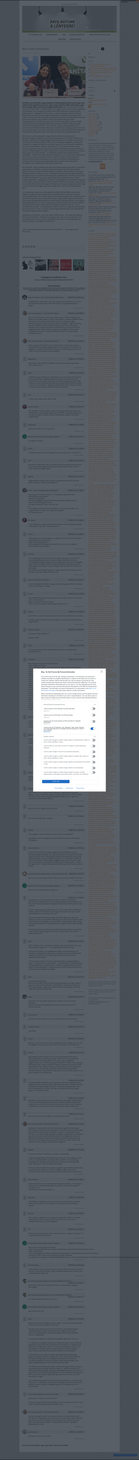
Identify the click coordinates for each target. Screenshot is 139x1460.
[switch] (92, 708)
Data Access (69, 788)
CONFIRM (55, 781)
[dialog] (69, 730)
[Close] (102, 672)
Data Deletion (59, 788)
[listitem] (69, 705)
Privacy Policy (80, 788)
